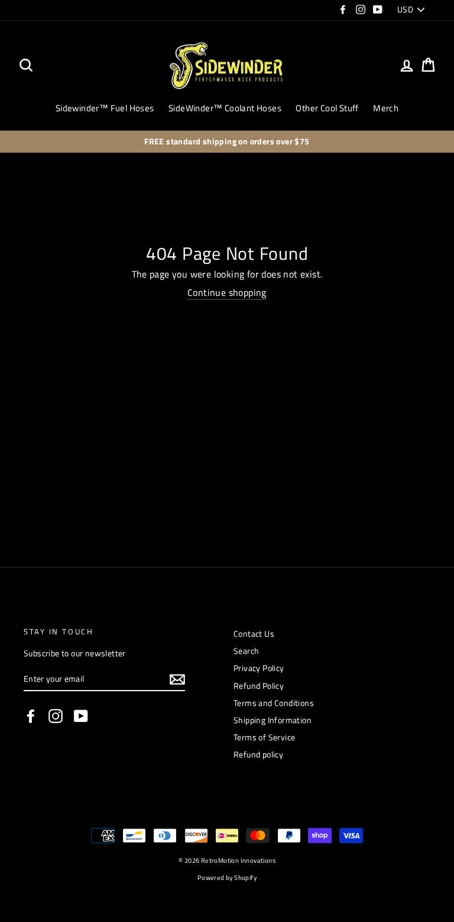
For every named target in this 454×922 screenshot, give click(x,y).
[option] (227, 142)
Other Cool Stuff (327, 108)
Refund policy (258, 754)
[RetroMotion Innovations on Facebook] (31, 716)
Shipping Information (273, 720)
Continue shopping (227, 292)
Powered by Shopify (227, 877)
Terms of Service (264, 737)
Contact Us (254, 634)
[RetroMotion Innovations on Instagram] (55, 716)
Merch (385, 108)
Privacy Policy (259, 668)
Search (246, 651)
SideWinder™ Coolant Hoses (224, 108)
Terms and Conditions (274, 703)
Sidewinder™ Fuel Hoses (105, 108)
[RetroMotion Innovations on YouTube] (81, 716)
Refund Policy (259, 686)
